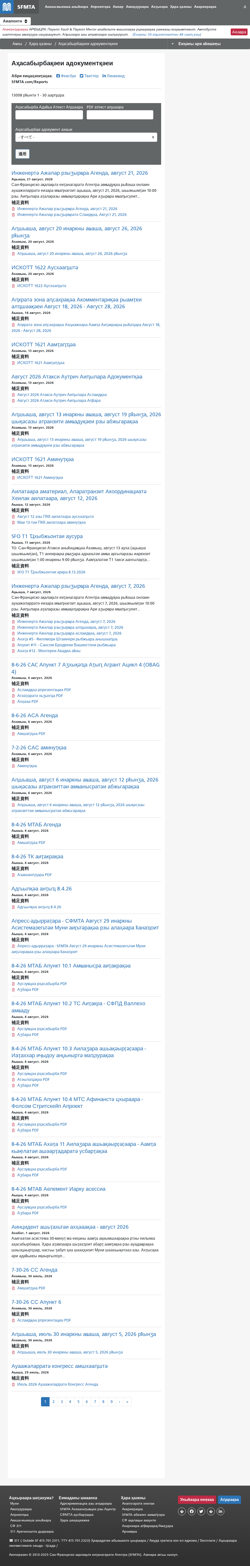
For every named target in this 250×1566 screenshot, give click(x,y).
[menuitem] (66, 7)
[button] (15, 21)
